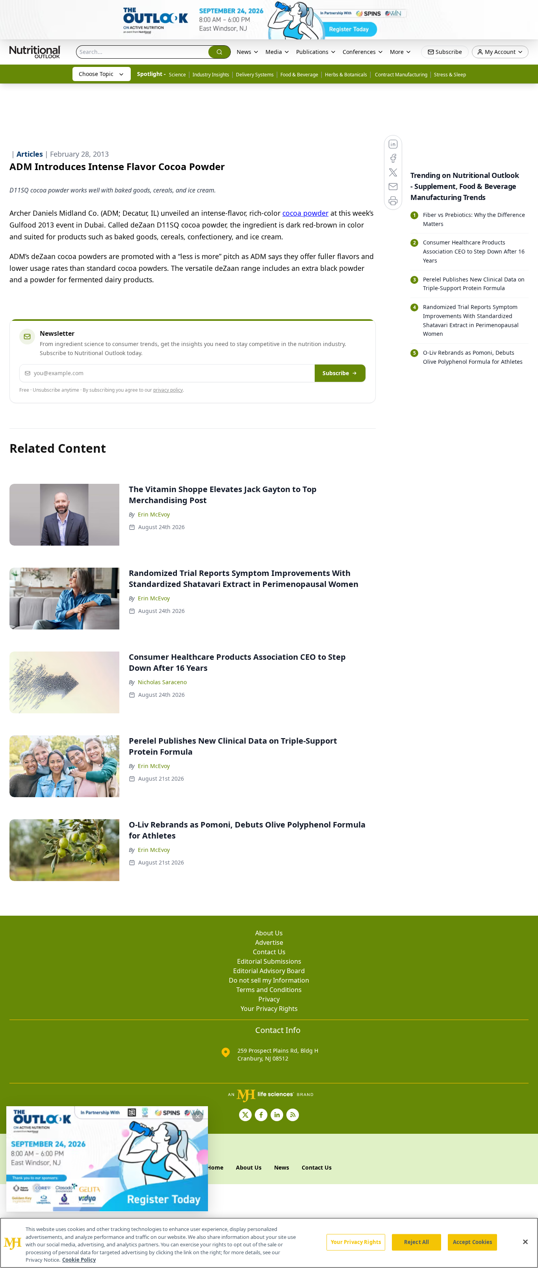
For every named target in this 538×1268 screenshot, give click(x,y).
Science (177, 74)
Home (215, 1167)
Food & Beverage (299, 74)
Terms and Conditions (269, 989)
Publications (312, 52)
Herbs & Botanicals (346, 74)
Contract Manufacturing (400, 74)
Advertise (269, 942)
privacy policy (168, 390)
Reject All (416, 1242)
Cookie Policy (79, 1259)
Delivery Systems (255, 74)
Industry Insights (211, 74)
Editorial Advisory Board (269, 970)
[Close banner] (527, 10)
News (244, 52)
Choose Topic (96, 74)
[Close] (525, 1242)
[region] (269, 1243)
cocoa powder (305, 213)
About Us (269, 933)
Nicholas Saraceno (162, 682)
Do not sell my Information (269, 980)
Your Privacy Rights (269, 1008)
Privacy (269, 999)
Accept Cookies (472, 1242)
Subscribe (336, 373)
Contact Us (269, 952)
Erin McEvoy (154, 514)
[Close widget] (197, 1116)
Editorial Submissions (269, 961)
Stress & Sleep (450, 74)
